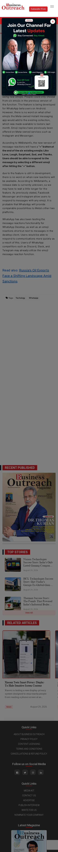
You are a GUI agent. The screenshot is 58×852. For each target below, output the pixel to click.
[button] (29, 93)
